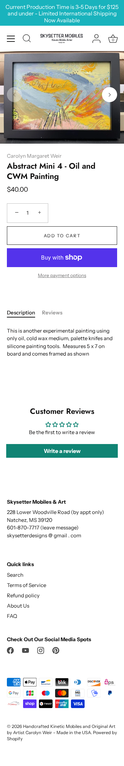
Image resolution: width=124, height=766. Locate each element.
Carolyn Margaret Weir (34, 156)
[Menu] (11, 38)
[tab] (24, 313)
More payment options (62, 275)
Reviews (52, 312)
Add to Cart (62, 235)
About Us (18, 605)
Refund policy (23, 595)
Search (15, 575)
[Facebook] (10, 650)
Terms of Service (26, 585)
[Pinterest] (55, 650)
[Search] (26, 39)
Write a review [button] (62, 450)
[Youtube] (25, 650)
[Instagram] (40, 650)
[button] (14, 94)
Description (21, 312)
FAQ (12, 616)
